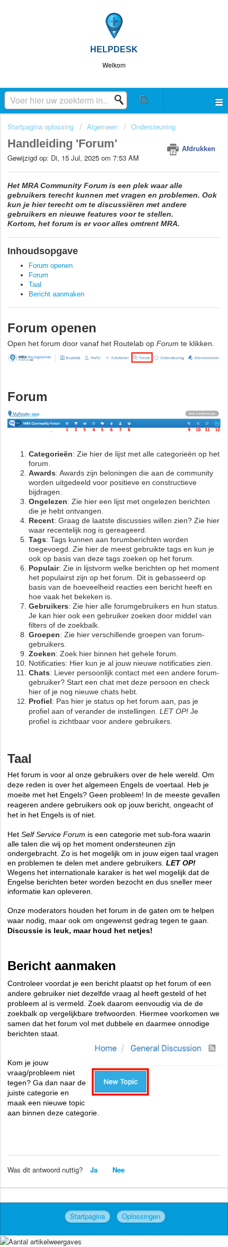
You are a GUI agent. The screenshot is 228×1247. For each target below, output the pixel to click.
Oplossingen (141, 1216)
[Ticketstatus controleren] (144, 99)
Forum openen (51, 265)
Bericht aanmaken (57, 294)
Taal (35, 285)
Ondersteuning (153, 127)
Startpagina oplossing (41, 127)
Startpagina (87, 1216)
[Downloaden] (94, 629)
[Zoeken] (122, 100)
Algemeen (102, 127)
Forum (38, 275)
